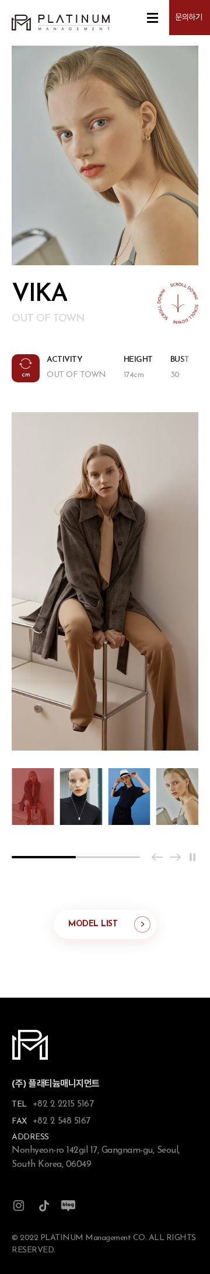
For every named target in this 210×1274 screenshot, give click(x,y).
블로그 (68, 1205)
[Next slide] (175, 857)
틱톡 (44, 1205)
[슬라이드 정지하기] (192, 857)
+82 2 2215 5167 (63, 1104)
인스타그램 (19, 1205)
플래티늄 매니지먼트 (61, 23)
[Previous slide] (157, 857)
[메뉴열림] (152, 17)
